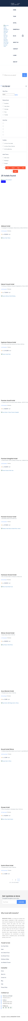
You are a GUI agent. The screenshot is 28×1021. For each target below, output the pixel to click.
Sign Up (15, 62)
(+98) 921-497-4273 (15, 4)
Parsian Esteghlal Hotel (9, 459)
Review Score (6, 100)
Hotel (15, 23)
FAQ (2, 984)
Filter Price (5, 91)
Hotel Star (5, 120)
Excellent (6, 103)
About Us (15, 42)
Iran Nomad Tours (5, 956)
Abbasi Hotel (5, 226)
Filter (15, 171)
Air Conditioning (8, 149)
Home (14, 10)
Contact (15, 49)
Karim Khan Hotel (7, 865)
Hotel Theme (5, 154)
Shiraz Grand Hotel (7, 633)
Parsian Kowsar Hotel (8, 517)
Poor (5, 112)
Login (14, 55)
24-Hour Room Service (9, 146)
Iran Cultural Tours (5, 952)
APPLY (16, 95)
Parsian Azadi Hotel (8, 400)
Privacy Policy (4, 987)
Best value (6, 157)
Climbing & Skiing (5, 959)
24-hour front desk (8, 143)
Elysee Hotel (5, 807)
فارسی (18, 3)
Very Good (6, 106)
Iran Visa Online (4, 946)
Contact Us (3, 977)
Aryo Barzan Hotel (7, 691)
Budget (6, 163)
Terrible (6, 115)
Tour (14, 16)
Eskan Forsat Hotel (7, 284)
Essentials (16, 29)
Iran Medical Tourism (6, 962)
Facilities (5, 140)
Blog (14, 36)
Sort (23, 167)
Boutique (6, 160)
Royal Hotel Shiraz (7, 749)
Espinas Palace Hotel (8, 342)
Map (18, 167)
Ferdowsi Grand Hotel (8, 575)
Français (12, 3)
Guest (13, 167)
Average (6, 109)
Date (8, 167)
